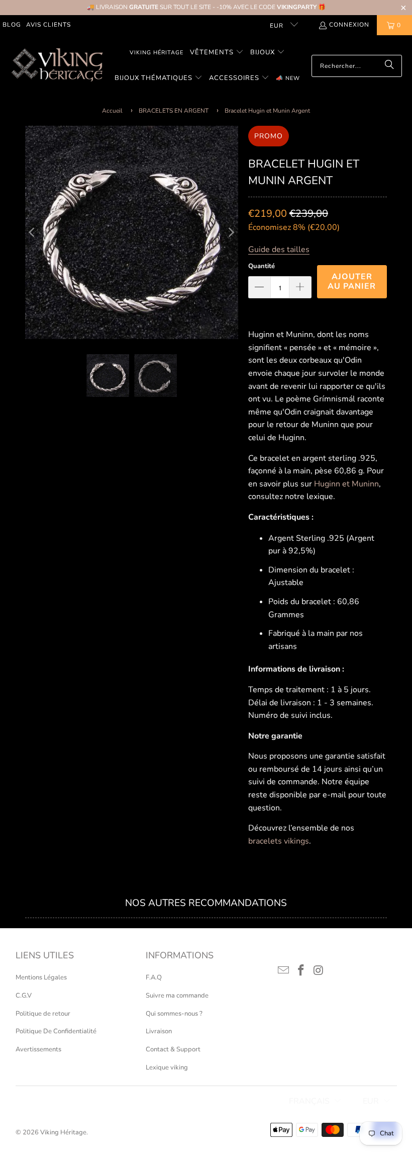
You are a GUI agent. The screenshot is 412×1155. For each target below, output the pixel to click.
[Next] (231, 232)
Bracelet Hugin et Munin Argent (267, 111)
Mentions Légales (41, 977)
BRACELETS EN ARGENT (174, 111)
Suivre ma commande (177, 995)
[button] (217, 53)
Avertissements (38, 1049)
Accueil (112, 111)
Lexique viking (167, 1067)
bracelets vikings (278, 841)
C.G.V (24, 995)
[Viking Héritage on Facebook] (301, 970)
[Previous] (33, 232)
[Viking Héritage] (56, 65)
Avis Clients (48, 25)
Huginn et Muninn (346, 483)
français (309, 1101)
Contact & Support (173, 1049)
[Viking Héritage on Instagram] (318, 970)
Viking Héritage (63, 1132)
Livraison (159, 1031)
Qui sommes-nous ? (174, 1013)
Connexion (349, 25)
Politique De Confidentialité (56, 1031)
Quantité (261, 266)
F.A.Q (154, 977)
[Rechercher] (389, 66)
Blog (12, 25)
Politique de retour (43, 1013)
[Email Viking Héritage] (283, 970)
